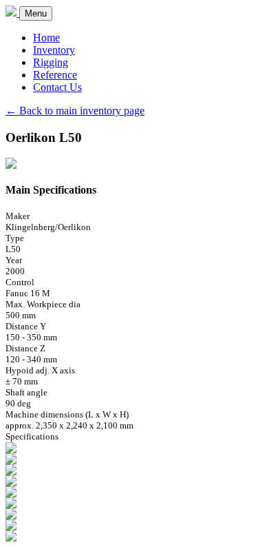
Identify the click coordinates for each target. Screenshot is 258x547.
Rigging (50, 62)
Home (46, 37)
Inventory (54, 50)
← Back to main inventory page (75, 110)
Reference (55, 75)
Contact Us (57, 87)
